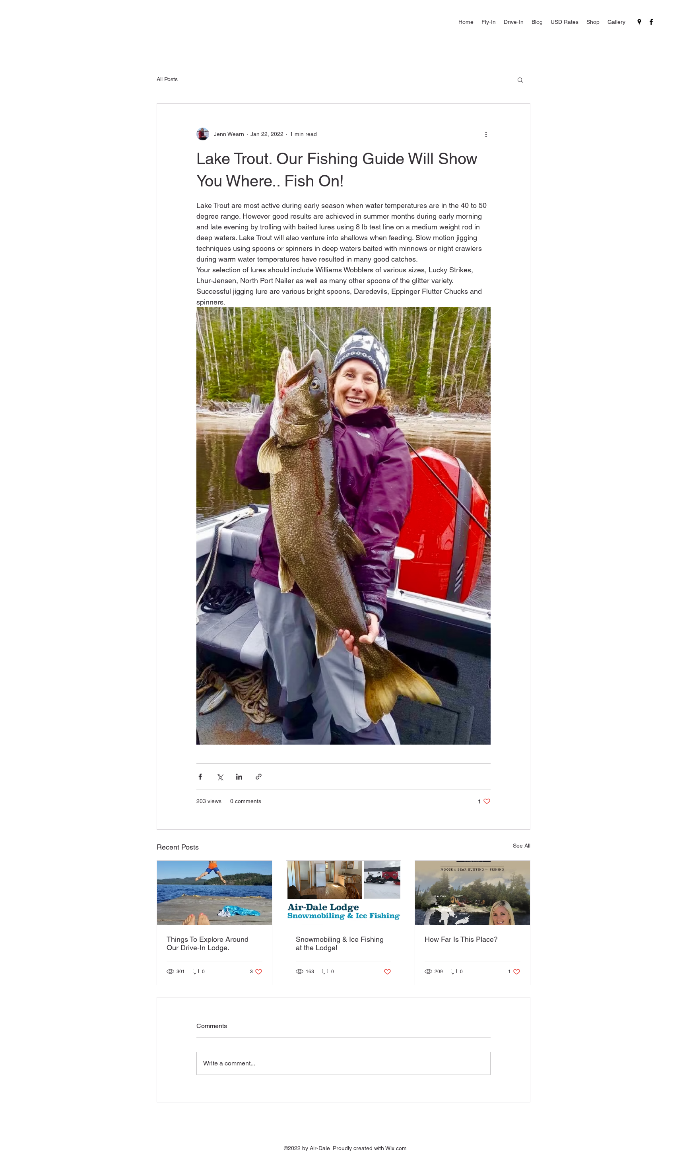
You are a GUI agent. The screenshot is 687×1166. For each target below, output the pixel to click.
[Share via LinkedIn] (239, 776)
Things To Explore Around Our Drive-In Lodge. (207, 943)
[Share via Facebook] (200, 776)
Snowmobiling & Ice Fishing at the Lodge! (340, 943)
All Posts (167, 79)
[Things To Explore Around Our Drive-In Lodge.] (214, 893)
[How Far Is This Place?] (472, 893)
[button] (520, 79)
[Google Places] (639, 22)
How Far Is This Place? (461, 939)
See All (521, 845)
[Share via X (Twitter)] (219, 776)
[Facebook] (651, 22)
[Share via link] (258, 776)
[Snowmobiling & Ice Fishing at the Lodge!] (343, 893)
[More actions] (486, 134)
